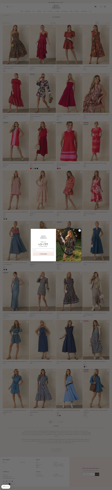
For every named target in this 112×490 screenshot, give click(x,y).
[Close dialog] (79, 230)
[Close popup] (9, 484)
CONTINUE (43, 254)
